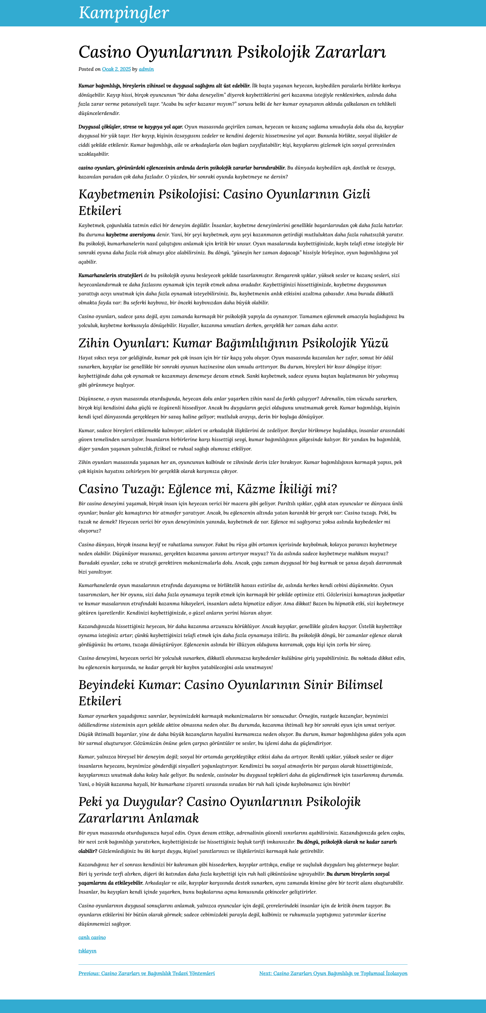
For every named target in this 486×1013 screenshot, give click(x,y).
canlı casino (92, 937)
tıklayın (87, 951)
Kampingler (124, 12)
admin (146, 69)
